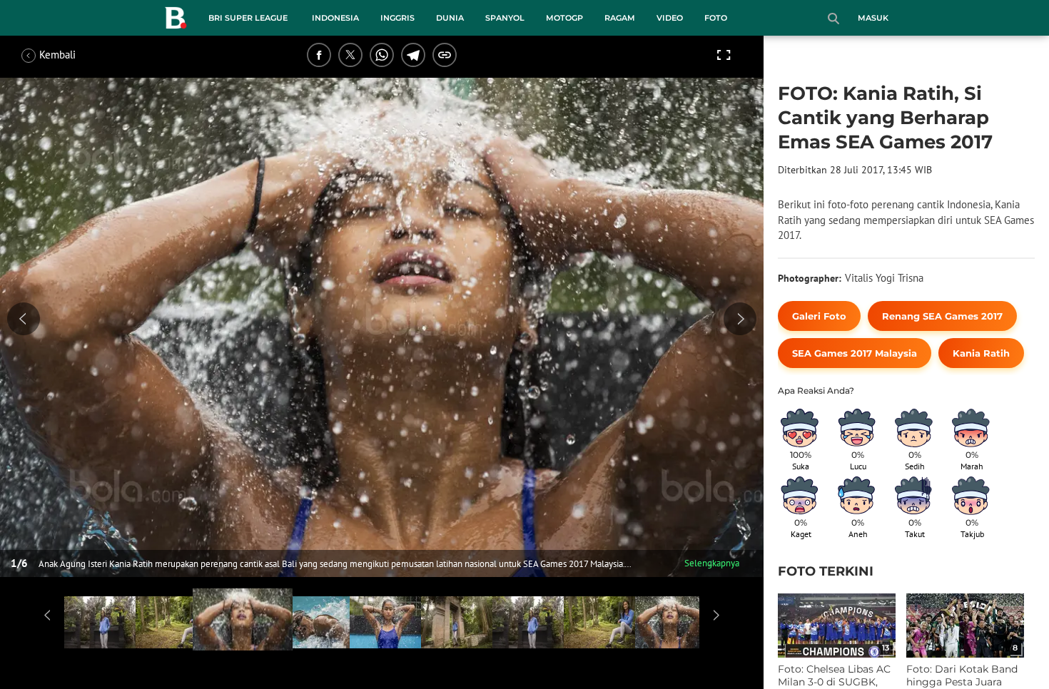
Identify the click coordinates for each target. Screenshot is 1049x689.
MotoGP (564, 18)
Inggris (397, 18)
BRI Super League (248, 18)
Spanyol (504, 18)
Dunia (450, 18)
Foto (715, 18)
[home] (175, 20)
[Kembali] (74, 55)
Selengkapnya (711, 563)
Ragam (619, 18)
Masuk (873, 18)
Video (670, 18)
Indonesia (335, 18)
